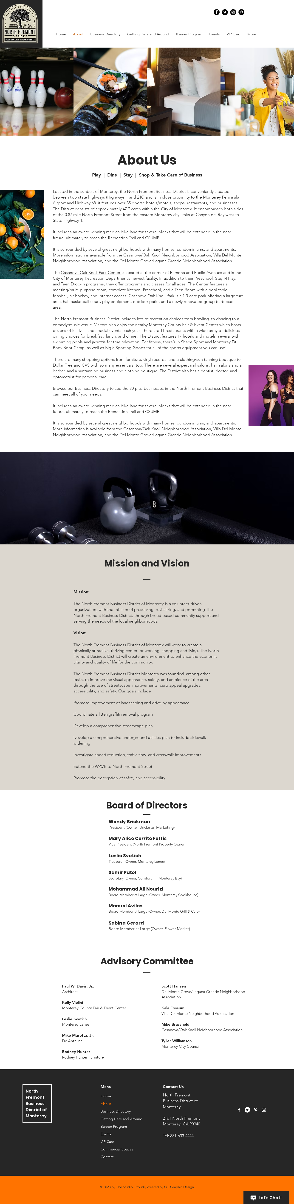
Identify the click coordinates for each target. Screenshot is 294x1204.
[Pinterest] (241, 12)
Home (106, 1096)
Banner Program (114, 1126)
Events (106, 1134)
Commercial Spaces (117, 1149)
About (106, 1104)
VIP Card (107, 1141)
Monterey (36, 1116)
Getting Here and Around (121, 1119)
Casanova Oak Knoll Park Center (91, 272)
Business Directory (116, 1111)
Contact (107, 1157)
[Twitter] (225, 12)
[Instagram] (233, 12)
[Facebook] (217, 12)
